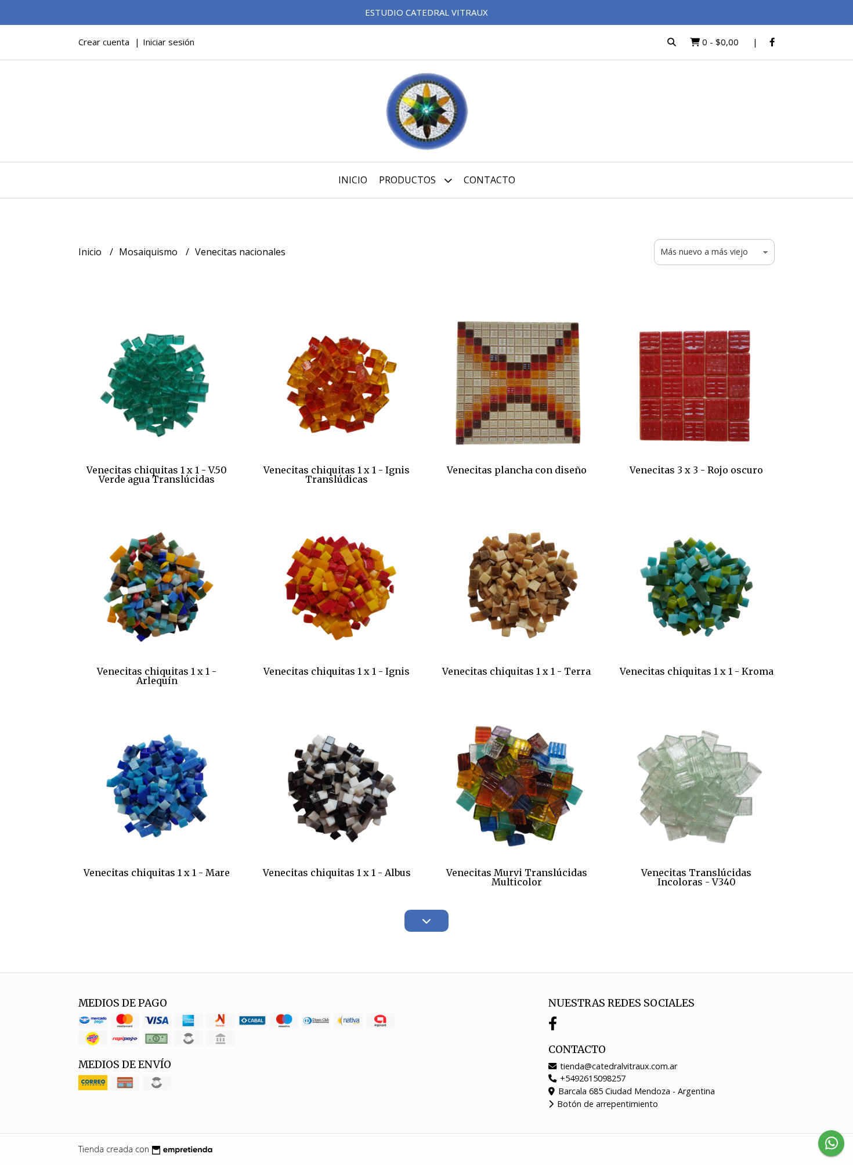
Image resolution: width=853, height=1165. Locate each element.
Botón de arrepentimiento (606, 1103)
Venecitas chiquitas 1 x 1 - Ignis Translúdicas (336, 474)
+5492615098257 (592, 1078)
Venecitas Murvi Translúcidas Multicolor (516, 877)
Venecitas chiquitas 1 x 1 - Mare (157, 872)
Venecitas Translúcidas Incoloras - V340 (696, 877)
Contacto (489, 179)
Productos (408, 179)
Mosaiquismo (149, 251)
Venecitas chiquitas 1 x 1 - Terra (516, 671)
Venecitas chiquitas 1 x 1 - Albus (337, 872)
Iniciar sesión (168, 42)
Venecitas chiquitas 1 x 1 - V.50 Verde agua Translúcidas (156, 474)
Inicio (352, 179)
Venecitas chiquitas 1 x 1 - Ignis (336, 671)
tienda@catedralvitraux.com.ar (617, 1066)
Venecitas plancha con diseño (517, 470)
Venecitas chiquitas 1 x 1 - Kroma (697, 671)
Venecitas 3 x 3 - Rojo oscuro (696, 470)
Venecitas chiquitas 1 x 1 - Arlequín (156, 675)
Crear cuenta (103, 42)
